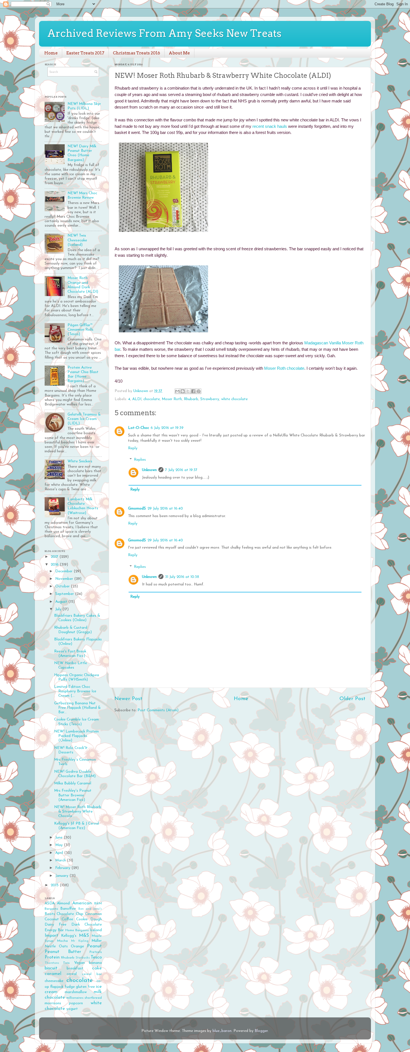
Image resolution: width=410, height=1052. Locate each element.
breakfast (75, 968)
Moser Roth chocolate (284, 368)
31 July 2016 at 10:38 (182, 577)
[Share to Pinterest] (198, 391)
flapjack (56, 987)
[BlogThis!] (182, 391)
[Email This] (177, 391)
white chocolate (234, 399)
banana (95, 963)
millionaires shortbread (84, 998)
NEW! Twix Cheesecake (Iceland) (77, 240)
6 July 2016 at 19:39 (167, 428)
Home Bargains (77, 930)
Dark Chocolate (86, 924)
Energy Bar (54, 930)
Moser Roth (172, 399)
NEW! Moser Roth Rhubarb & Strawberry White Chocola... (77, 811)
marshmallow (76, 992)
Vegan (79, 963)
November (64, 579)
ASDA (50, 903)
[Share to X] (188, 391)
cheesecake (54, 981)
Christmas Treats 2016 (136, 53)
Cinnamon (93, 914)
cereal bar (92, 974)
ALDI (136, 399)
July (58, 609)
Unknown (149, 470)
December (64, 571)
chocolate (151, 399)
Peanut (94, 946)
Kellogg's (68, 936)
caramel (53, 974)
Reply (133, 448)
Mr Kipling (79, 941)
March (61, 860)
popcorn (76, 1003)
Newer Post (128, 699)
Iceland (96, 930)
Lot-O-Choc (138, 428)
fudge (70, 987)
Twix (66, 963)
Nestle (50, 946)
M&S (84, 935)
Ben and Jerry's (90, 909)
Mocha (62, 941)
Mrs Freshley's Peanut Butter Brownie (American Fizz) (72, 795)
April (59, 853)
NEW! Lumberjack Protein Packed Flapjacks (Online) (76, 736)
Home (51, 53)
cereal (72, 974)
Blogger (261, 1031)
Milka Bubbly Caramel (72, 783)
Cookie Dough (89, 919)
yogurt (72, 1009)
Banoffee (68, 909)
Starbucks (83, 957)
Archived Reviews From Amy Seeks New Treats (164, 33)
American (82, 903)
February (63, 868)
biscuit (51, 968)
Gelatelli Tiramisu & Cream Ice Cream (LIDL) (84, 419)
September (65, 594)
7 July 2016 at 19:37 (181, 470)
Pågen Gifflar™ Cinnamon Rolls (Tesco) (80, 329)
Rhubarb (191, 399)
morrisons (53, 1003)
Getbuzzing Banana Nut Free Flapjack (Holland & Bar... (77, 708)
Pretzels (96, 952)
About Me (179, 53)
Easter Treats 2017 (85, 53)
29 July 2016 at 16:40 (165, 508)
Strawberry (209, 399)
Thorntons (52, 963)
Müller (96, 941)
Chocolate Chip (70, 914)
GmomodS (137, 508)
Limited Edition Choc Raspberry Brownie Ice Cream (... (75, 691)
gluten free (85, 987)
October (63, 586)
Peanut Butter (63, 952)
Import (51, 935)
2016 (55, 564)
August (61, 602)
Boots (50, 914)
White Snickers (79, 461)
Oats (63, 946)
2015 (55, 885)
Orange (77, 946)
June (59, 837)
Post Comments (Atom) (158, 710)
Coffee (67, 919)
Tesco (96, 957)
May (59, 845)
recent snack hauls (269, 126)
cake (97, 968)
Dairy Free (55, 924)
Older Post (352, 699)
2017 (55, 557)
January (62, 876)
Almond (63, 903)
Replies (140, 460)
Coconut (52, 919)
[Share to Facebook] (193, 391)
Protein (52, 957)
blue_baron (222, 1031)
